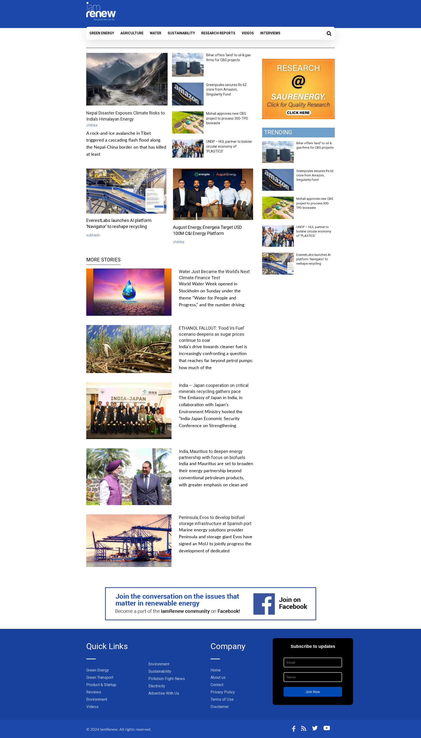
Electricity (156, 686)
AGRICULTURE (132, 33)
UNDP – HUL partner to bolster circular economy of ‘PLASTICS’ (229, 146)
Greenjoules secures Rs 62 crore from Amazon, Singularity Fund (226, 89)
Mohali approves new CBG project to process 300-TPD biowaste (227, 118)
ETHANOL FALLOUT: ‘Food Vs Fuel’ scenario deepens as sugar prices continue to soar (211, 334)
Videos (248, 33)
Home (215, 670)
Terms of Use (222, 699)
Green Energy (101, 33)
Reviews (93, 692)
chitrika (91, 125)
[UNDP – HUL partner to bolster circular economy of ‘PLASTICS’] (278, 228)
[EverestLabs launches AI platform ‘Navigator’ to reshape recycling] (278, 255)
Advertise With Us (163, 693)
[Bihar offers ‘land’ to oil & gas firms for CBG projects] (278, 144)
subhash (93, 235)
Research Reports (218, 33)
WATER (155, 33)
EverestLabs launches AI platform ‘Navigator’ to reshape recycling (313, 259)
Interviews (270, 33)
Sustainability (181, 33)
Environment (96, 699)
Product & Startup (101, 684)
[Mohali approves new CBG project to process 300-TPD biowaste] (278, 199)
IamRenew (109, 729)
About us (218, 677)
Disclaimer (219, 706)
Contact (216, 684)
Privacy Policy (222, 692)
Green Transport (99, 677)
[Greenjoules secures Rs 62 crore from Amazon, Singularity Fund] (278, 171)
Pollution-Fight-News (166, 678)
